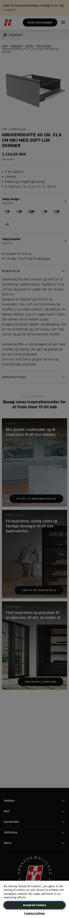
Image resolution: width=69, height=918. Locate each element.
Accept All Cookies (34, 905)
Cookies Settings (34, 913)
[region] (34, 899)
